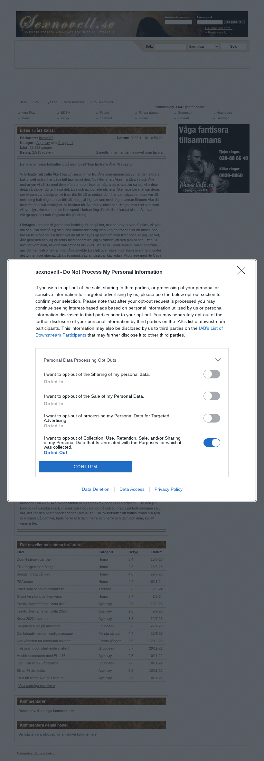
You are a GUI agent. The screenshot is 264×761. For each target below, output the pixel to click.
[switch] (211, 374)
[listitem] (132, 360)
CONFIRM (86, 466)
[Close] (243, 272)
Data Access (132, 489)
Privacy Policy (169, 489)
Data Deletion (95, 489)
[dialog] (132, 380)
